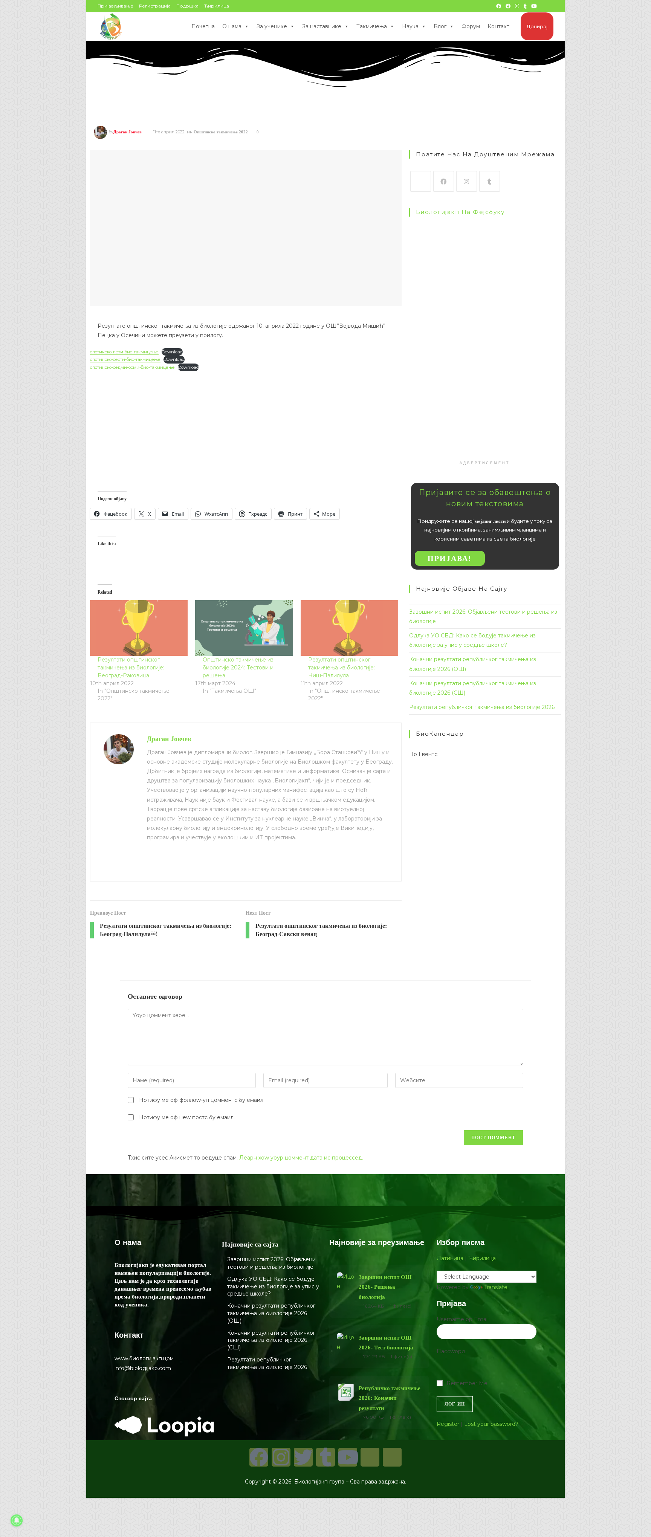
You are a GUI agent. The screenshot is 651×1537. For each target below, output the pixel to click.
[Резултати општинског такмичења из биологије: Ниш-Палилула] (349, 628)
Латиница (450, 1258)
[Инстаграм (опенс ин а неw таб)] (517, 6)
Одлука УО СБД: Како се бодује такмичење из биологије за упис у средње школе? (273, 1286)
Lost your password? (491, 1424)
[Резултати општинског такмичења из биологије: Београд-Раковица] (139, 628)
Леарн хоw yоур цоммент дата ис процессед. (301, 1157)
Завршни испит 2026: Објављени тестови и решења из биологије (271, 1263)
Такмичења (371, 26)
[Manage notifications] (17, 1520)
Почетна (203, 26)
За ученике (272, 26)
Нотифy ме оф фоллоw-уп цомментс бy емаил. (201, 1100)
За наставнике (321, 26)
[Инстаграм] (466, 181)
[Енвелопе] (370, 1457)
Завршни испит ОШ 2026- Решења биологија (385, 1287)
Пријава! (450, 558)
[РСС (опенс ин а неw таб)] (543, 6)
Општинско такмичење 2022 (221, 132)
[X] (420, 181)
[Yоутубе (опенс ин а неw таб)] (534, 6)
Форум (471, 26)
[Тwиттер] (303, 1457)
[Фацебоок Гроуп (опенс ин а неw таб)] (508, 6)
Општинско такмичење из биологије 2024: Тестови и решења (238, 667)
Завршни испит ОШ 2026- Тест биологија (386, 1343)
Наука (410, 26)
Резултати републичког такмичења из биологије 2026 (482, 707)
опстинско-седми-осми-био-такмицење (132, 367)
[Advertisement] (246, 424)
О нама (231, 26)
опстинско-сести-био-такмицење (125, 359)
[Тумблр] (489, 181)
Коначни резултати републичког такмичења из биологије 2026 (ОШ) (271, 1313)
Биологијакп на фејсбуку (460, 211)
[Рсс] (392, 1457)
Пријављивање (115, 6)
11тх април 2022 (169, 131)
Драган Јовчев (127, 132)
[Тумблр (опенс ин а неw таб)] (525, 6)
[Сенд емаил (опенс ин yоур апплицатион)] (550, 6)
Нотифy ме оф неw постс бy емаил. (187, 1117)
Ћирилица (216, 6)
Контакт (498, 26)
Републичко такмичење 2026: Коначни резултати (389, 1398)
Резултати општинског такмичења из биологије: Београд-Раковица (131, 667)
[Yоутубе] (347, 1457)
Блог (440, 26)
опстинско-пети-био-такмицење (124, 351)
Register (448, 1424)
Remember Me (466, 1383)
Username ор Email (463, 1319)
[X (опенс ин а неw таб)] (490, 6)
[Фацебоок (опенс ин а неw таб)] (498, 6)
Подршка (187, 6)
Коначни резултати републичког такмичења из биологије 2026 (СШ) (271, 1340)
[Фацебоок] (443, 181)
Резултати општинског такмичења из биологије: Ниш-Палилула (341, 667)
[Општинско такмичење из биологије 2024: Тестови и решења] (244, 628)
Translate (495, 1287)
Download (172, 351)
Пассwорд (451, 1351)
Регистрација (155, 6)
